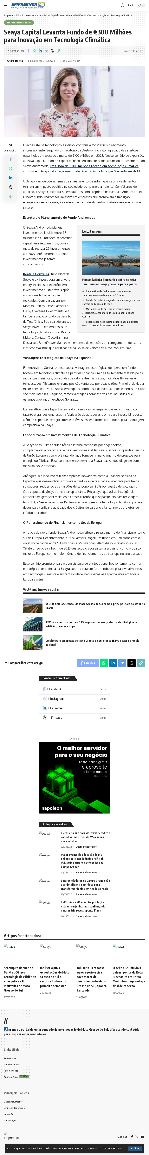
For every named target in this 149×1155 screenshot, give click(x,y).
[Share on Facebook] (28, 51)
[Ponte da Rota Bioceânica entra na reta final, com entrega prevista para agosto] (111, 258)
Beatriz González (36, 274)
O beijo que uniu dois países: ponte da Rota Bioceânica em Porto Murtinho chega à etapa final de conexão (129, 977)
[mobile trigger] (7, 5)
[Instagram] (74, 698)
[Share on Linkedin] (40, 51)
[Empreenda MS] (28, 5)
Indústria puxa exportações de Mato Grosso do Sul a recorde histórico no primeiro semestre (54, 977)
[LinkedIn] (74, 708)
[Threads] (74, 717)
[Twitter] (136, 1137)
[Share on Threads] (52, 51)
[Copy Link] (58, 51)
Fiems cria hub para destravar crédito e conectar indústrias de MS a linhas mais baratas (85, 837)
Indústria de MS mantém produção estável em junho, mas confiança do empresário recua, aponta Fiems (83, 906)
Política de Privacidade (77, 1148)
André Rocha (15, 60)
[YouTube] (142, 1137)
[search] (123, 5)
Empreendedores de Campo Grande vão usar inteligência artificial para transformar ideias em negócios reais (85, 884)
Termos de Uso (112, 1148)
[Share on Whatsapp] (34, 51)
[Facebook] (74, 689)
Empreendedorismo (19, 23)
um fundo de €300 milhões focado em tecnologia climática (94, 166)
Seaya (65, 569)
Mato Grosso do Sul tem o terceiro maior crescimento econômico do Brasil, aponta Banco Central (108, 312)
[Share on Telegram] (46, 51)
